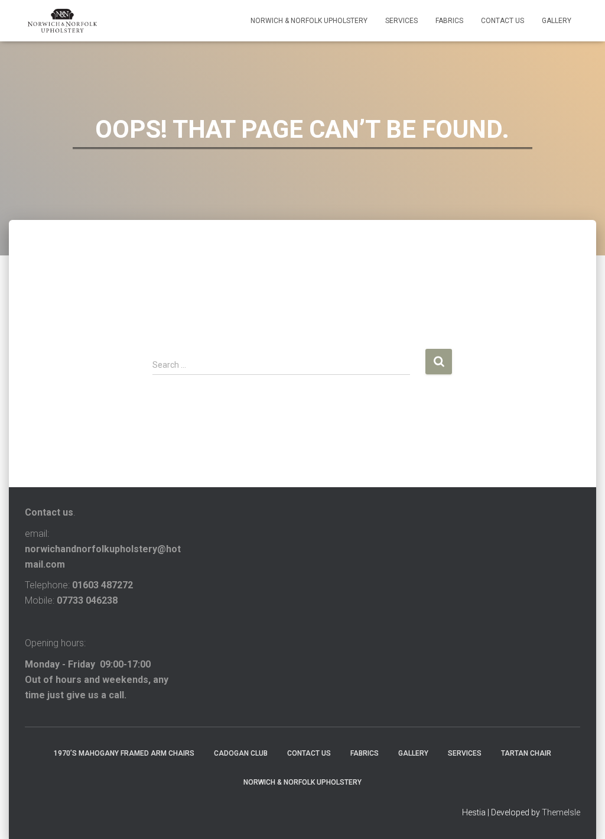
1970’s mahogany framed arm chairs (124, 753)
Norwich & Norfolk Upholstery (309, 21)
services (401, 21)
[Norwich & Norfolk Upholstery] (62, 20)
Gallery (556, 21)
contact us (502, 21)
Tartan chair (526, 753)
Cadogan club (241, 753)
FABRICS (449, 21)
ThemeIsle (561, 812)
